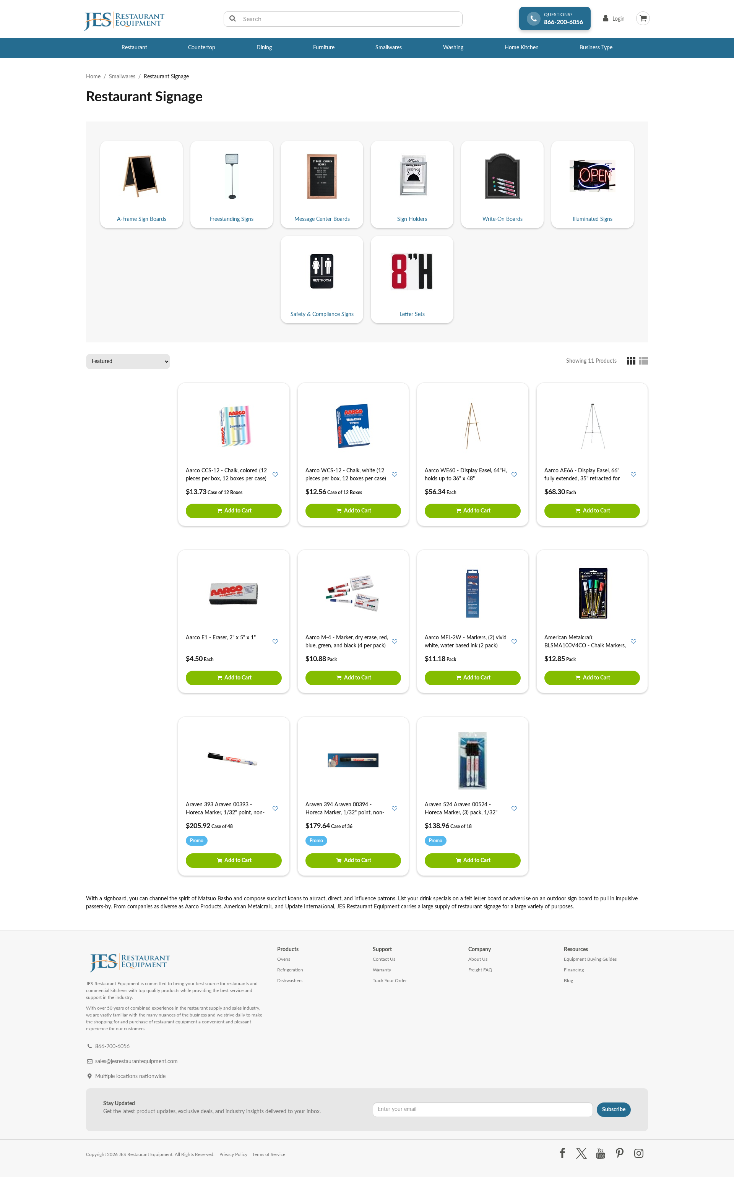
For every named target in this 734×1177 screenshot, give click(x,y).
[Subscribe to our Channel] (600, 1153)
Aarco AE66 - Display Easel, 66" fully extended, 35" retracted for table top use (582, 479)
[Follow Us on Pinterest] (619, 1153)
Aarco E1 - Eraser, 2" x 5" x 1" (221, 637)
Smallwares (388, 47)
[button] (633, 360)
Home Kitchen (522, 47)
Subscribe (613, 1109)
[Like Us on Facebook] (562, 1153)
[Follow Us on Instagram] (639, 1153)
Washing (453, 47)
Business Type (596, 47)
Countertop (201, 47)
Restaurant (134, 47)
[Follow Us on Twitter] (581, 1153)
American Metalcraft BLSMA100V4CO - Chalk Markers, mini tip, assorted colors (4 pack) (585, 646)
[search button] (232, 19)
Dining (264, 47)
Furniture (324, 47)
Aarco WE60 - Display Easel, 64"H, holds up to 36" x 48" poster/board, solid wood (466, 479)
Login (612, 20)
